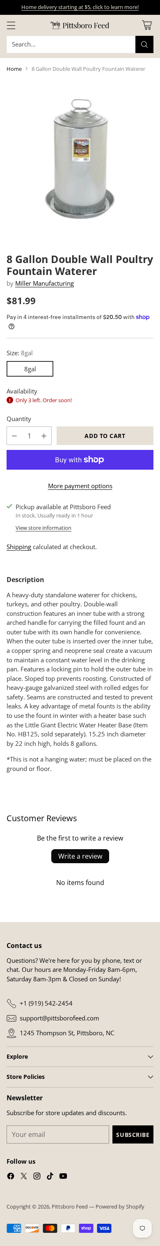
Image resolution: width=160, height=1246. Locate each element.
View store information (43, 527)
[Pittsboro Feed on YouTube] (63, 1177)
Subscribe (132, 1135)
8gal (30, 369)
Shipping (19, 547)
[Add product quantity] (44, 436)
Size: (20, 353)
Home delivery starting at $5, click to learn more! (80, 7)
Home (14, 68)
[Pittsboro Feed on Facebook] (11, 1177)
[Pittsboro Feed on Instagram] (37, 1177)
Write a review (80, 856)
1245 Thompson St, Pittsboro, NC (67, 1033)
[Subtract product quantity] (14, 436)
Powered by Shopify (120, 1206)
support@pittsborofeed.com (59, 1018)
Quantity (19, 419)
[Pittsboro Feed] (80, 25)
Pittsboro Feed (70, 1206)
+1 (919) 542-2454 (46, 1003)
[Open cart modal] (146, 25)
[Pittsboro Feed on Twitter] (24, 1177)
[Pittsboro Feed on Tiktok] (50, 1177)
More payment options (80, 486)
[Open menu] (10, 25)
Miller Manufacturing (44, 283)
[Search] (144, 44)
